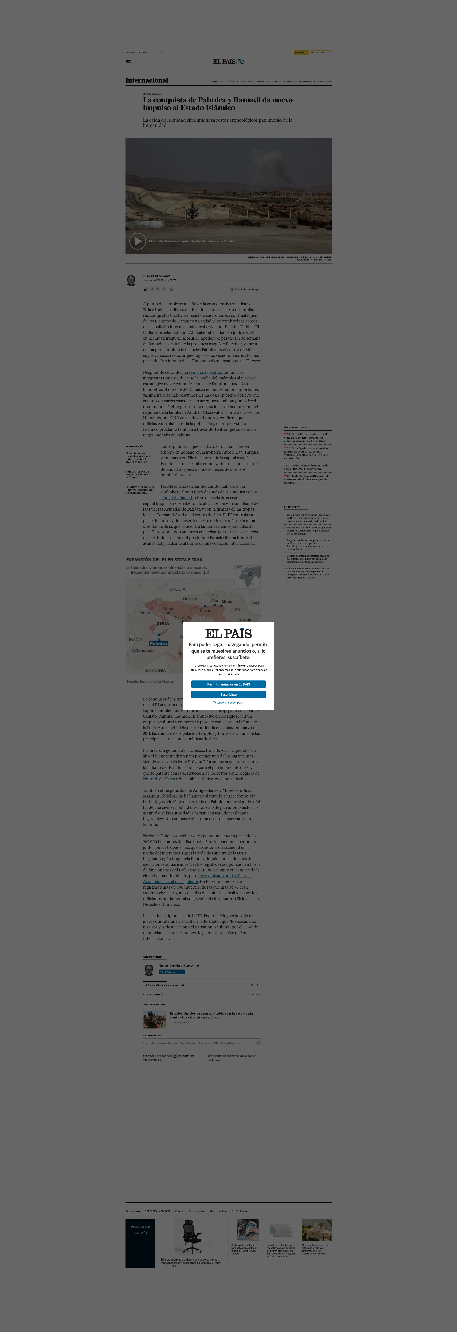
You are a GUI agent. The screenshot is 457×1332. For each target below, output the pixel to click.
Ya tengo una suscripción (228, 702)
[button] (228, 684)
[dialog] (228, 666)
